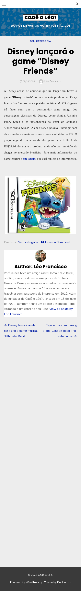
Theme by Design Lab (57, 582)
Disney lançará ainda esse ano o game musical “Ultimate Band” (21, 330)
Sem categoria (40, 41)
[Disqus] (40, 399)
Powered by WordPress (25, 582)
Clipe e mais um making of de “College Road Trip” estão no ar (60, 330)
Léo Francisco (53, 81)
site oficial (29, 158)
